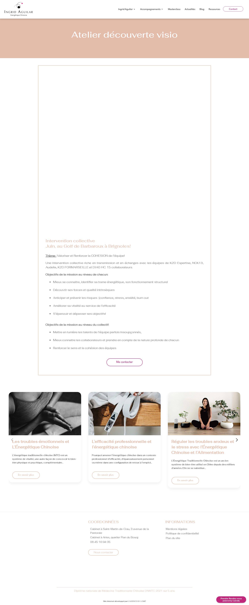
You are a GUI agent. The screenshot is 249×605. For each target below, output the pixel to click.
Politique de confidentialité (182, 533)
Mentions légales (176, 529)
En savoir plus (26, 475)
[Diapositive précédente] (12, 439)
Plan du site (173, 538)
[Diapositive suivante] (236, 439)
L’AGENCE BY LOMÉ (137, 601)
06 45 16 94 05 (100, 542)
